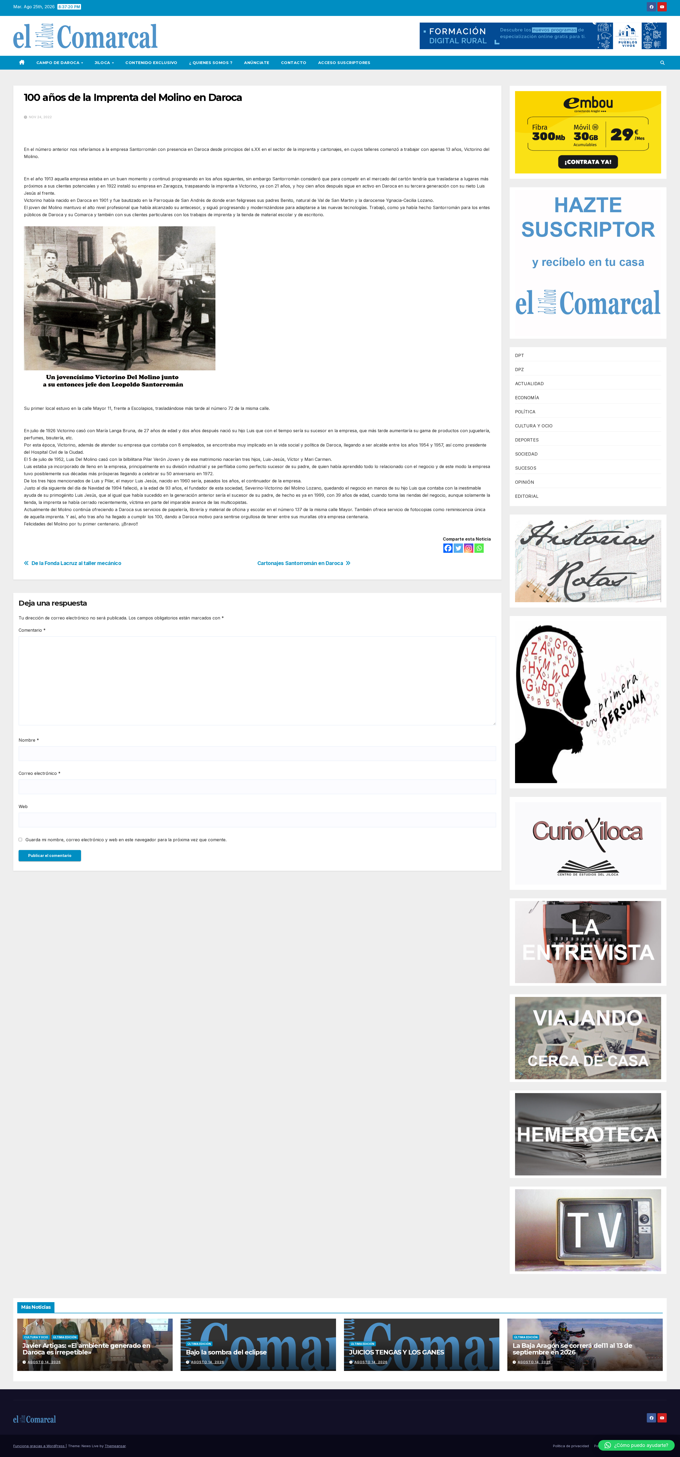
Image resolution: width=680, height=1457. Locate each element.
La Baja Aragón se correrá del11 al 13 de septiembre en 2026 (572, 1349)
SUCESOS (525, 468)
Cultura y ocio (36, 1337)
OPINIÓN (524, 482)
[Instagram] (468, 548)
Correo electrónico (40, 773)
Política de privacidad (571, 1446)
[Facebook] (448, 548)
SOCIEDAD (526, 454)
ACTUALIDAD (529, 383)
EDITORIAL (527, 496)
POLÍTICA (525, 411)
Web (23, 806)
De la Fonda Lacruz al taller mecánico (76, 563)
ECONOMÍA (527, 397)
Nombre (29, 740)
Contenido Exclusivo (151, 62)
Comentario (32, 630)
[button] (662, 62)
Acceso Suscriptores (344, 62)
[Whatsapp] (479, 548)
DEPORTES (527, 440)
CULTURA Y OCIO (534, 425)
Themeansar (115, 1446)
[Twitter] (458, 548)
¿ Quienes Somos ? (211, 62)
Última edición (64, 1337)
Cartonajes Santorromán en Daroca (300, 563)
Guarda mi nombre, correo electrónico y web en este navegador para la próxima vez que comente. (126, 839)
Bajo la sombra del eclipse (226, 1352)
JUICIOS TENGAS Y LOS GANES (396, 1352)
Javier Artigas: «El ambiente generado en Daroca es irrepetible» (86, 1349)
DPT (519, 355)
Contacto (294, 62)
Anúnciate (256, 62)
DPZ (519, 369)
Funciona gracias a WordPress (39, 1446)
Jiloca (103, 62)
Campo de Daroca (58, 62)
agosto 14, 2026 (44, 1362)
